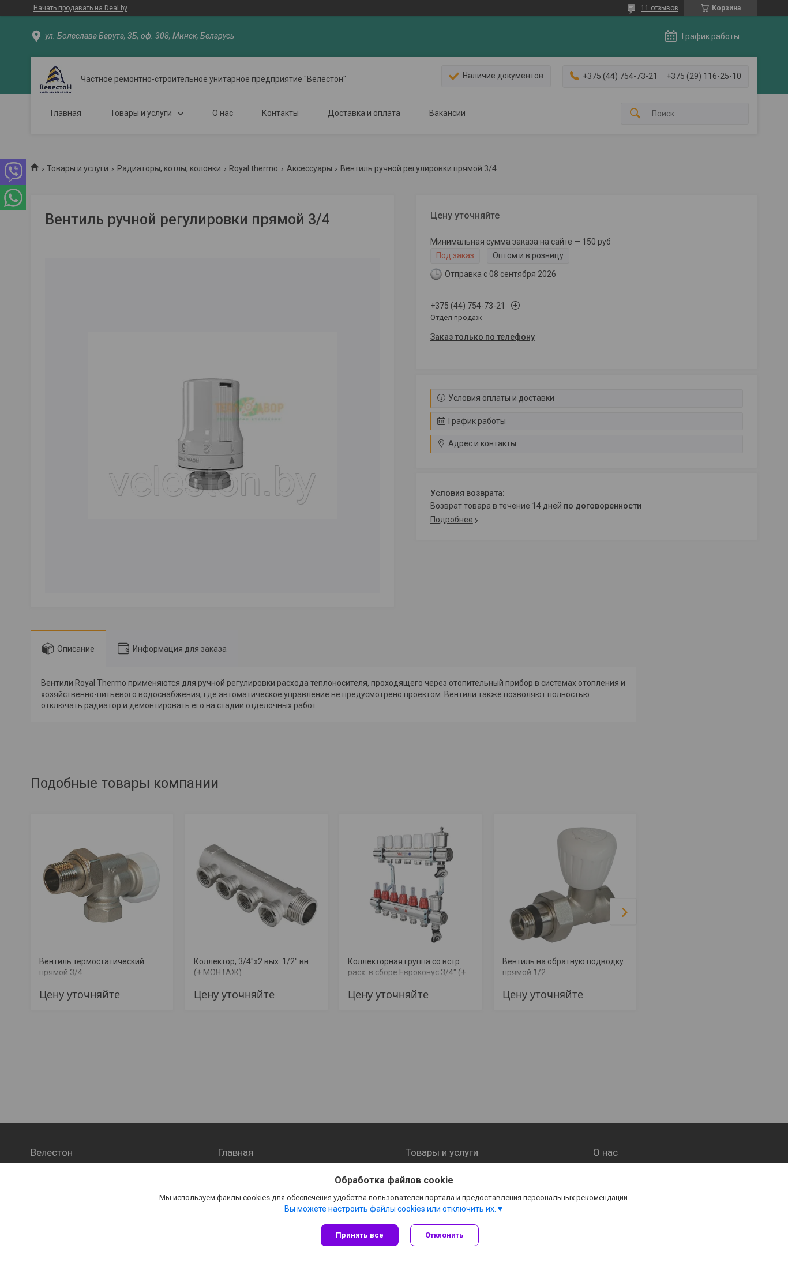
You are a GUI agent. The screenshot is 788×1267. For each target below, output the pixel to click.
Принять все (360, 1235)
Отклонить (444, 1235)
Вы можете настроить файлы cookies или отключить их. (390, 1208)
